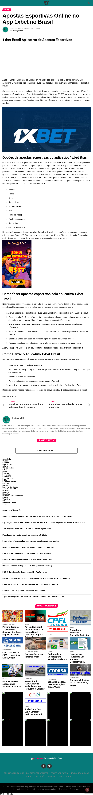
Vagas (5, 505)
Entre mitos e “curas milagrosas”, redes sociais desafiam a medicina (31, 541)
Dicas (4, 471)
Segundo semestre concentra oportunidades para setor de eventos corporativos (37, 516)
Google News (64, 776)
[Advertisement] (46, 60)
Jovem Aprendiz (9, 489)
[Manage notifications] (87, 790)
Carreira (5, 461)
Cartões (5, 463)
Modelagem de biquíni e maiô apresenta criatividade (24, 535)
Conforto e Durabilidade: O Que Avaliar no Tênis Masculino (27, 554)
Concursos (7, 464)
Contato (29, 776)
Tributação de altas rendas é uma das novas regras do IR (26, 529)
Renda (5, 498)
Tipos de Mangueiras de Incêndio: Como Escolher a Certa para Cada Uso (33, 597)
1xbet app (85, 94)
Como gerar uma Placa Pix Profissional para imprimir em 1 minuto (30, 584)
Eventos (5, 484)
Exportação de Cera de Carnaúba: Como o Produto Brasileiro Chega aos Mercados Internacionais (43, 523)
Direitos (5, 473)
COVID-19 (6, 466)
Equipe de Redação (60, 773)
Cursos (5, 470)
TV (3, 501)
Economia (6, 475)
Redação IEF (18, 31)
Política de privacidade (37, 773)
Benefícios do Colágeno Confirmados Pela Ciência (23, 591)
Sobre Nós (40, 776)
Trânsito (6, 499)
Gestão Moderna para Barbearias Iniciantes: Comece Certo (27, 560)
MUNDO (5, 491)
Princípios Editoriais (14, 773)
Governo (6, 485)
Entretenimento (9, 482)
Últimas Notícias (9, 503)
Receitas (6, 494)
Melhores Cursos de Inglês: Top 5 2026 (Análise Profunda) (27, 566)
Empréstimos (8, 478)
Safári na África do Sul (12, 510)
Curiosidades (8, 468)
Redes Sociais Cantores (12, 496)
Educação (6, 477)
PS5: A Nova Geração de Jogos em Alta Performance (24, 572)
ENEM (4, 480)
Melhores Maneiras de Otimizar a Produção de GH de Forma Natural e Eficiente (36, 578)
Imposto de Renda (10, 487)
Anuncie (51, 776)
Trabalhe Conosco (80, 773)
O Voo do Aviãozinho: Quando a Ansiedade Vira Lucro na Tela (28, 547)
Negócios (6, 492)
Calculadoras (7, 459)
